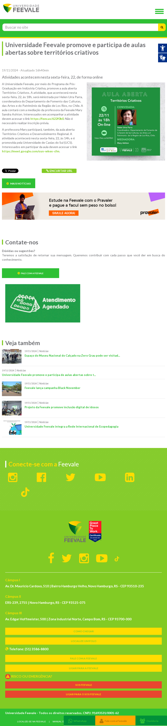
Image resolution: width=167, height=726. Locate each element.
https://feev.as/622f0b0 (47, 118)
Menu (160, 11)
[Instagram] (84, 558)
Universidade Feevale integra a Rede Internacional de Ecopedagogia (71, 426)
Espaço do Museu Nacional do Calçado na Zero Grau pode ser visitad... (72, 355)
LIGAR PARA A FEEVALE (83, 668)
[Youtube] (102, 558)
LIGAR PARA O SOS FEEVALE (83, 694)
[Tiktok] (116, 558)
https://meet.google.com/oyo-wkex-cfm (30, 151)
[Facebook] (51, 558)
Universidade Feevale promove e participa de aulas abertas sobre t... (49, 375)
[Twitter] (66, 558)
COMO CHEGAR (83, 631)
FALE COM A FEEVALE (83, 658)
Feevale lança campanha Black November (52, 388)
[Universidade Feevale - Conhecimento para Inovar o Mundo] (83, 531)
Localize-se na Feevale (31, 721)
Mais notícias (20, 183)
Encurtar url (60, 171)
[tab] (79, 720)
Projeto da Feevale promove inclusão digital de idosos (62, 407)
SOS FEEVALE (83, 684)
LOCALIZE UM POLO (83, 641)
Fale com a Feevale (32, 273)
